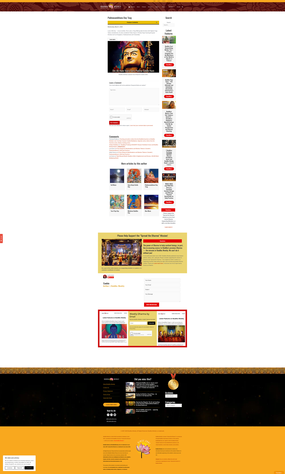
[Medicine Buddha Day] (134, 205)
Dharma (150, 6)
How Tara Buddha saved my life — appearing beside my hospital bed (147, 410)
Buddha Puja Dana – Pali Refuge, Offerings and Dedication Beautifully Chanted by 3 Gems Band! (169, 86)
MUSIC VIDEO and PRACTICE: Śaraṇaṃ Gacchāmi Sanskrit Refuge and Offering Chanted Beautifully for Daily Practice (169, 191)
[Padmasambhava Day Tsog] (151, 179)
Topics (156, 6)
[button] (182, 7)
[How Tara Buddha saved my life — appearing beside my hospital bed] (130, 411)
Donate (178, 6)
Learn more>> (169, 227)
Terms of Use (106, 394)
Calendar (132, 6)
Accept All (29, 467)
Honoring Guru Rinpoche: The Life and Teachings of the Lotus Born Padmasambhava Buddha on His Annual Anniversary (148, 403)
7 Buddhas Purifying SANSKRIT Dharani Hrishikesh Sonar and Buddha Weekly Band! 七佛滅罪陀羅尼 (169, 157)
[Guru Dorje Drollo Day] (134, 179)
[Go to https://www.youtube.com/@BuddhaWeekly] (114, 415)
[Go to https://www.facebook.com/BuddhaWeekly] (108, 415)
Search (169, 22)
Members (171, 6)
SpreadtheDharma (169, 442)
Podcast (144, 6)
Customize (9, 467)
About (163, 6)
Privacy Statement (108, 391)
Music (138, 6)
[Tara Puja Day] (117, 205)
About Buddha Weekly (109, 384)
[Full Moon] (117, 179)
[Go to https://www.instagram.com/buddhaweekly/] (111, 415)
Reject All (19, 467)
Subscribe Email (107, 398)
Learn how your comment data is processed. (141, 125)
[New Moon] (151, 205)
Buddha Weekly (111, 453)
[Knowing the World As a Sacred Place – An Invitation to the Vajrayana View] (130, 396)
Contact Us (106, 387)
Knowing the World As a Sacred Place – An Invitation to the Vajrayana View (146, 394)
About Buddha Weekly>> (119, 440)
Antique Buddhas (113, 144)
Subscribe (151, 323)
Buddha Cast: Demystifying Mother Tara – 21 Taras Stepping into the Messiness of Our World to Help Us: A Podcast (169, 53)
